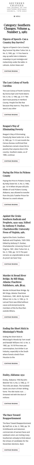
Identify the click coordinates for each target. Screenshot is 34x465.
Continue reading (11, 71)
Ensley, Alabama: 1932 (14, 374)
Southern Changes (17, 4)
